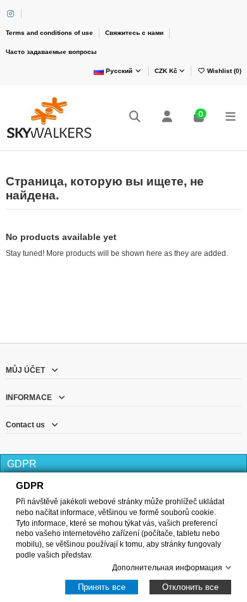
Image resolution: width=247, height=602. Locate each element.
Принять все (101, 587)
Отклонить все (190, 587)
